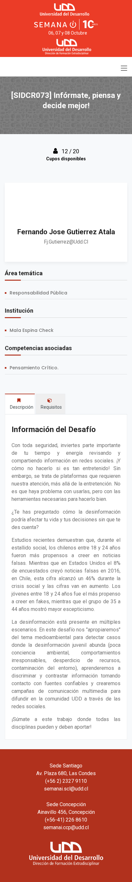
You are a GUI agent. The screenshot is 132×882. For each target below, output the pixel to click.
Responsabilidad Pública (38, 293)
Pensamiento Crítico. (34, 368)
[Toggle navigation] (124, 68)
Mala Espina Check (32, 330)
